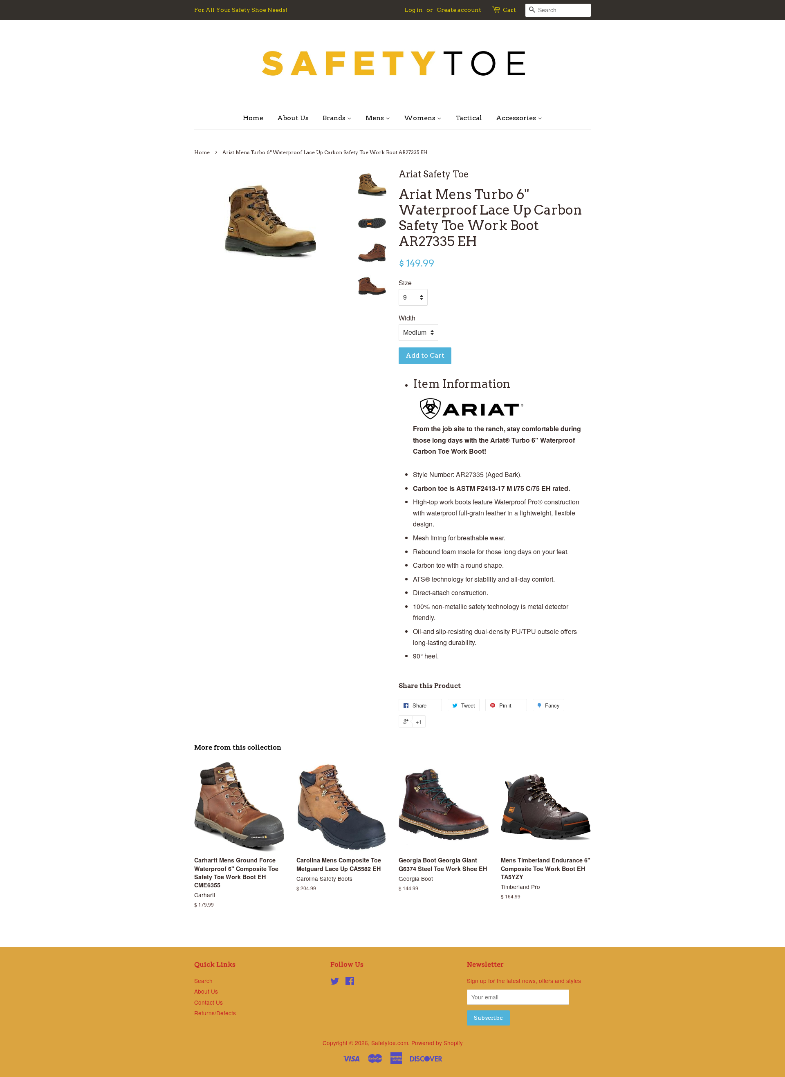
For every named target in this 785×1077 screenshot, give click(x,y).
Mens (376, 118)
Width (407, 317)
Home (253, 118)
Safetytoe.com (389, 1043)
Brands (335, 118)
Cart (509, 10)
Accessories (517, 118)
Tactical (468, 118)
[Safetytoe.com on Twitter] (334, 982)
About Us (293, 118)
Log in (413, 10)
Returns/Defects (215, 1013)
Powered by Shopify (437, 1043)
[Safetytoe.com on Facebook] (349, 982)
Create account (459, 10)
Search (203, 980)
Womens (420, 118)
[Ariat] (471, 417)
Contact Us (208, 1002)
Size (405, 282)
